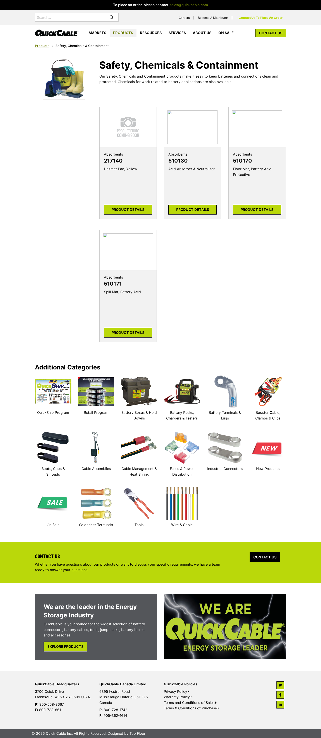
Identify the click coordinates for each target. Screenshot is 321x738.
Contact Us (270, 33)
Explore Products (65, 646)
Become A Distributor (213, 17)
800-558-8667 (51, 704)
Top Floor (137, 733)
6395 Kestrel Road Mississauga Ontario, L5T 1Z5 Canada (123, 697)
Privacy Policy (175, 691)
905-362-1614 (115, 715)
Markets (97, 33)
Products (123, 33)
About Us (202, 33)
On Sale (226, 33)
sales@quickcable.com (188, 5)
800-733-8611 (50, 710)
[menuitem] (97, 33)
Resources (151, 33)
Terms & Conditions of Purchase (190, 708)
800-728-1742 (115, 710)
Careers (184, 17)
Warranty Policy (177, 697)
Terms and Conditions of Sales (189, 702)
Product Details (128, 209)
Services (177, 33)
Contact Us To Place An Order (261, 17)
